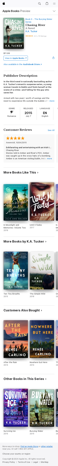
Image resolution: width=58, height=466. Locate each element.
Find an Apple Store (29, 446)
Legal (35, 462)
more (51, 101)
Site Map (44, 462)
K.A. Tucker (31, 31)
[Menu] (54, 3)
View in (14, 58)
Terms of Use (24, 462)
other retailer (47, 446)
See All (51, 130)
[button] (39, 3)
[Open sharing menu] (53, 58)
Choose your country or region (16, 454)
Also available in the (22, 64)
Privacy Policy (8, 462)
